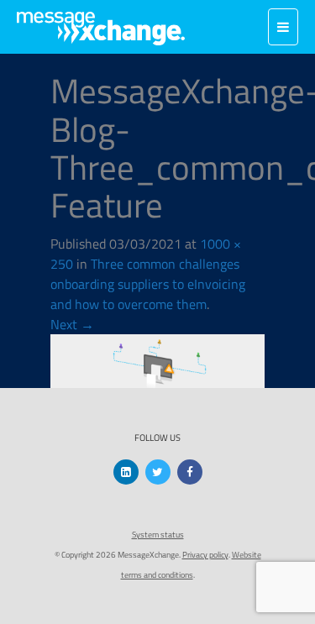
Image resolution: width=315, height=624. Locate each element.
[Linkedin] (126, 472)
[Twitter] (158, 472)
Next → (72, 324)
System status (158, 534)
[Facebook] (189, 472)
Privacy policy (205, 554)
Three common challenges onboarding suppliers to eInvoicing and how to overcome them (147, 284)
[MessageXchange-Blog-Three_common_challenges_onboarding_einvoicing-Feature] (157, 359)
